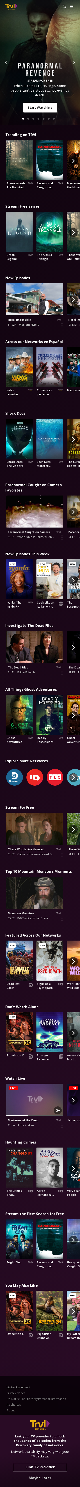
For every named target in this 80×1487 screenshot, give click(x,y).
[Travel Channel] (11, 7)
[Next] (73, 62)
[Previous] (6, 62)
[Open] (71, 6)
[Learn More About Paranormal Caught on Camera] (62, 537)
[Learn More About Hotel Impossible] (62, 325)
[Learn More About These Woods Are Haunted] (62, 855)
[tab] (23, 119)
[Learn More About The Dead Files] (62, 673)
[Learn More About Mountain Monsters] (62, 919)
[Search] (62, 6)
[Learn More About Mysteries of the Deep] (62, 1126)
